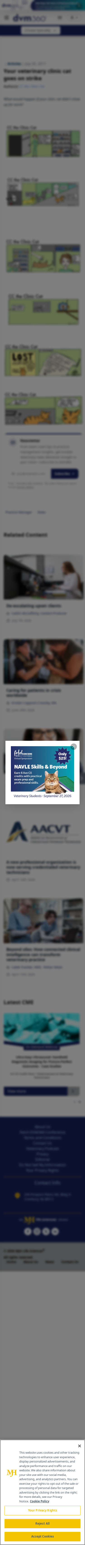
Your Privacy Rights (42, 1510)
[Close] (80, 1446)
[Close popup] (73, 746)
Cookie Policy (39, 1501)
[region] (42, 1492)
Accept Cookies (42, 1536)
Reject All (42, 1523)
